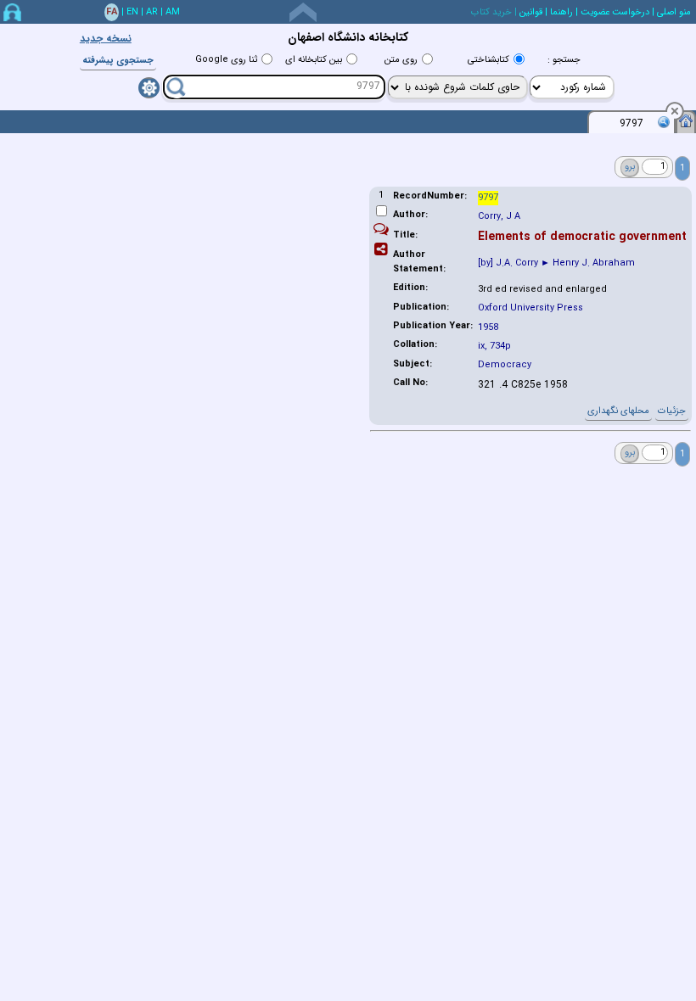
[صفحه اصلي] (686, 120)
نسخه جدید (106, 39)
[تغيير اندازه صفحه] (303, 12)
